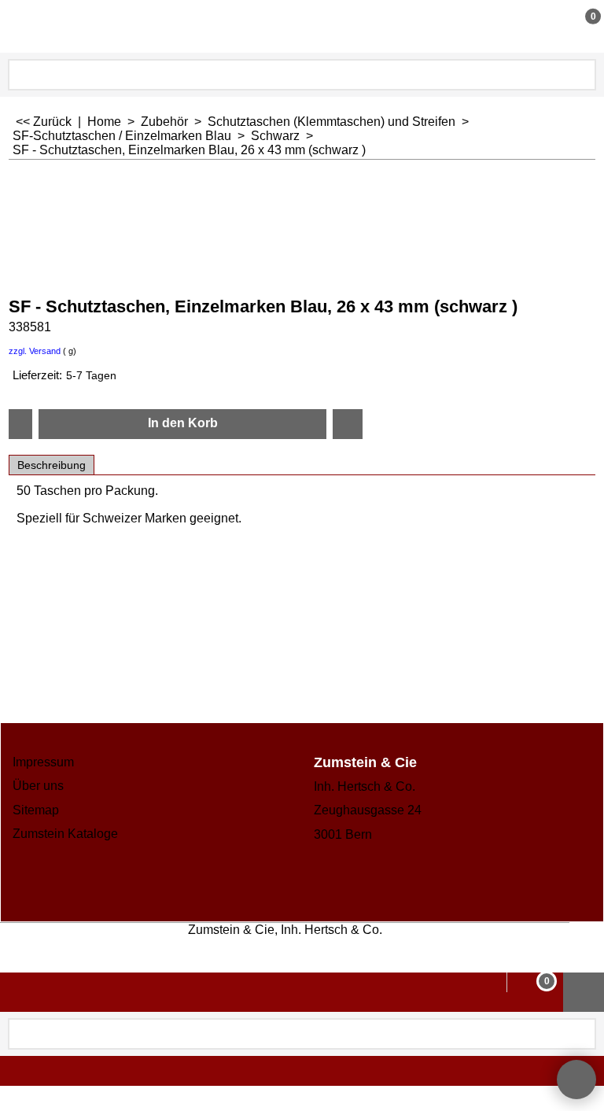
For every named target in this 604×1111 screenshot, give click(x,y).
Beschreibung (51, 465)
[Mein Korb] (578, 26)
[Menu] (16, 28)
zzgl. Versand (35, 351)
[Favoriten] (348, 424)
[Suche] (582, 74)
